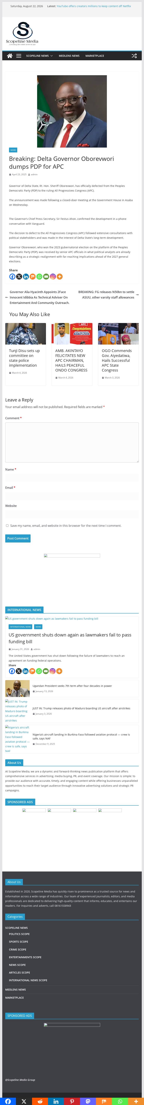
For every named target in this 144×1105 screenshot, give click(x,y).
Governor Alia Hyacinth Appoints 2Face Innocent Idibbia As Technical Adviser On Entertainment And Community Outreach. (39, 297)
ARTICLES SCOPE (19, 972)
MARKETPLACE (95, 55)
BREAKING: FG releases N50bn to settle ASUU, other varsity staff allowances (106, 294)
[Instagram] (53, 277)
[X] (19, 277)
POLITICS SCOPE (19, 934)
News (13, 150)
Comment (13, 418)
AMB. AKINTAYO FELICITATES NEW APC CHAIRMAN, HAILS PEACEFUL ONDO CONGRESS (71, 360)
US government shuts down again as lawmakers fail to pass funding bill (70, 638)
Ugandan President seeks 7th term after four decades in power (72, 686)
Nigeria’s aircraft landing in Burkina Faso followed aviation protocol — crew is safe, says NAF (81, 736)
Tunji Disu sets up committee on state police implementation (24, 358)
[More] (60, 277)
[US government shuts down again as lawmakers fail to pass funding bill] (72, 618)
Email (10, 488)
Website (11, 506)
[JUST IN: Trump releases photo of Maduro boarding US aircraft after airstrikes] (17, 711)
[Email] (46, 277)
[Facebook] (12, 277)
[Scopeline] (9, 55)
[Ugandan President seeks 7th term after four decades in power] (17, 688)
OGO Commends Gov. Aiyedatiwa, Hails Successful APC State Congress (117, 360)
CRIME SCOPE (17, 949)
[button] (51, 55)
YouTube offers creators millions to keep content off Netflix (94, 6)
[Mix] (33, 277)
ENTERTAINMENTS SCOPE (25, 957)
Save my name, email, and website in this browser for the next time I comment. (66, 526)
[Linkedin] (26, 277)
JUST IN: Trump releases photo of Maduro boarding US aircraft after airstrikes (81, 708)
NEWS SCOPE (17, 965)
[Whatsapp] (39, 277)
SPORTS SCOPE (18, 941)
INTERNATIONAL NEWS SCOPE (28, 980)
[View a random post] (134, 55)
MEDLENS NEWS (69, 55)
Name (10, 469)
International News (20, 626)
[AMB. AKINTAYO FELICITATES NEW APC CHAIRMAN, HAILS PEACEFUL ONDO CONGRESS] (72, 326)
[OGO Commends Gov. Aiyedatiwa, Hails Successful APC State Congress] (118, 326)
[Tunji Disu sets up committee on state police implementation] (25, 326)
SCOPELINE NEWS (37, 55)
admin (34, 174)
